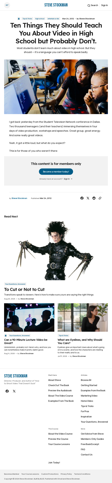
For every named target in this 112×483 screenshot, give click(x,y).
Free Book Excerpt (90, 444)
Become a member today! (56, 171)
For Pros (85, 411)
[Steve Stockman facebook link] (7, 391)
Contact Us (86, 454)
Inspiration (86, 416)
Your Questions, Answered (15, 284)
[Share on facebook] (82, 198)
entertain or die (53, 19)
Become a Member (11, 474)
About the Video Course (60, 433)
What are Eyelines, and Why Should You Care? (80, 341)
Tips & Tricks (27, 19)
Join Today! (54, 462)
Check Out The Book (58, 385)
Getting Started (89, 385)
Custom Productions (49, 474)
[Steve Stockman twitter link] (14, 391)
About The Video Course (60, 395)
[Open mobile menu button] (7, 5)
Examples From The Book (60, 400)
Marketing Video (89, 395)
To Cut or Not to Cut (24, 289)
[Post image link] (56, 250)
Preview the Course (58, 438)
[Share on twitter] (88, 198)
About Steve (54, 380)
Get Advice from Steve (92, 433)
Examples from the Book (93, 390)
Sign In (104, 5)
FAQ (83, 449)
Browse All (86, 380)
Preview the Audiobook (59, 390)
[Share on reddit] (94, 198)
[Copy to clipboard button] (100, 198)
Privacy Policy (66, 474)
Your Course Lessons (59, 444)
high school (39, 19)
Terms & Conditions (82, 474)
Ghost (60, 479)
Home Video (87, 400)
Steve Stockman (87, 18)
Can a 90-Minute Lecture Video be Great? (25, 341)
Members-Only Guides (92, 438)
